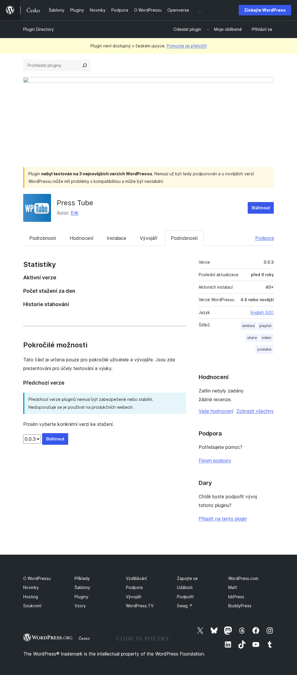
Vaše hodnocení (216, 411)
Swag (185, 605)
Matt (232, 587)
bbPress (236, 596)
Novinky (31, 587)
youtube (264, 349)
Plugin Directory (38, 29)
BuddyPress (239, 605)
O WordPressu (37, 578)
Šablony (82, 587)
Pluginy (81, 596)
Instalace (116, 238)
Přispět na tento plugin (223, 519)
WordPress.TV (139, 605)
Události (185, 587)
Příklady (82, 578)
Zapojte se (187, 578)
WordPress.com (243, 578)
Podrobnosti (42, 238)
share (252, 337)
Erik (75, 213)
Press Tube (75, 203)
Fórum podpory (215, 460)
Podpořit (185, 596)
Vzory (80, 605)
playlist (265, 326)
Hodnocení (81, 238)
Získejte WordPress (265, 10)
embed (248, 326)
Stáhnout (260, 207)
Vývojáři (148, 238)
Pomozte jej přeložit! (187, 45)
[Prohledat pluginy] (84, 65)
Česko (84, 638)
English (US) (262, 312)
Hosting (30, 596)
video (266, 337)
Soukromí (32, 605)
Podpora (264, 238)
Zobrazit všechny (255, 411)
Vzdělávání (136, 578)
